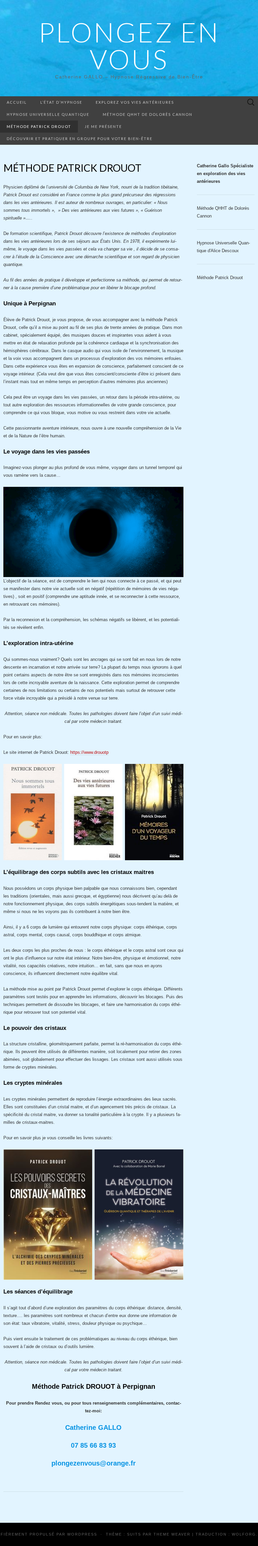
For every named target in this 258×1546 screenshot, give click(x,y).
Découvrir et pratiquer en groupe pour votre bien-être (80, 138)
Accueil (17, 102)
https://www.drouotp (89, 752)
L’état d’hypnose (61, 102)
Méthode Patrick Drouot (39, 126)
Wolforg (244, 1534)
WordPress (82, 1534)
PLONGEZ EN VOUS (129, 45)
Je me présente (103, 126)
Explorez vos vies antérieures (135, 102)
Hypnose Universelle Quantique (48, 114)
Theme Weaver (172, 1534)
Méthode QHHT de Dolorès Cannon (147, 114)
